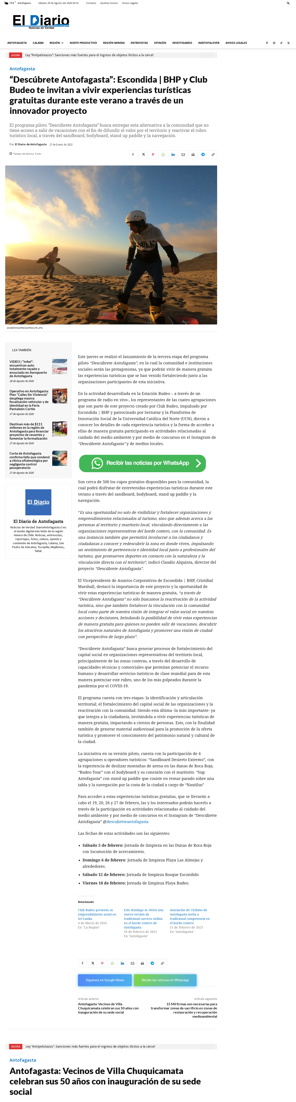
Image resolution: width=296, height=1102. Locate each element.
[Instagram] (274, 43)
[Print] (193, 154)
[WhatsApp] (163, 154)
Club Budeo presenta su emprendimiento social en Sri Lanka (97, 914)
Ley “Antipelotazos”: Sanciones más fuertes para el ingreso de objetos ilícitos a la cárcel (89, 55)
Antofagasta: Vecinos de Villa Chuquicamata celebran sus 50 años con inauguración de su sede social (108, 1008)
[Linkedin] (173, 154)
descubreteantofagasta (127, 821)
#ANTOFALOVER (209, 43)
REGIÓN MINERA (114, 43)
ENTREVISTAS (139, 43)
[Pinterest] (153, 154)
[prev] (203, 55)
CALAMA (38, 43)
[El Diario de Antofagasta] (38, 502)
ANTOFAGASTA (17, 43)
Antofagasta (22, 69)
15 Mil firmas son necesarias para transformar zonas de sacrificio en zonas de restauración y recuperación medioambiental (184, 1010)
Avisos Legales (130, 3)
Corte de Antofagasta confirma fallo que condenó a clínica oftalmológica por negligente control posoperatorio (30, 460)
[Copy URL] (212, 154)
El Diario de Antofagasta (31, 144)
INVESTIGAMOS (182, 43)
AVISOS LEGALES (236, 43)
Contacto (91, 3)
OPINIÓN (160, 43)
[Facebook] (267, 43)
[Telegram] (202, 154)
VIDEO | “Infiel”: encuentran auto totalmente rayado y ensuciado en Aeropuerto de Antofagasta (28, 369)
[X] (288, 43)
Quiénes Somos (109, 3)
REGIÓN (55, 43)
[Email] (183, 154)
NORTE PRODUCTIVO (83, 43)
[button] (288, 3)
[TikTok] (281, 43)
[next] (210, 55)
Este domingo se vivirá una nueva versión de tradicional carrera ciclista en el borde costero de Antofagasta (143, 918)
